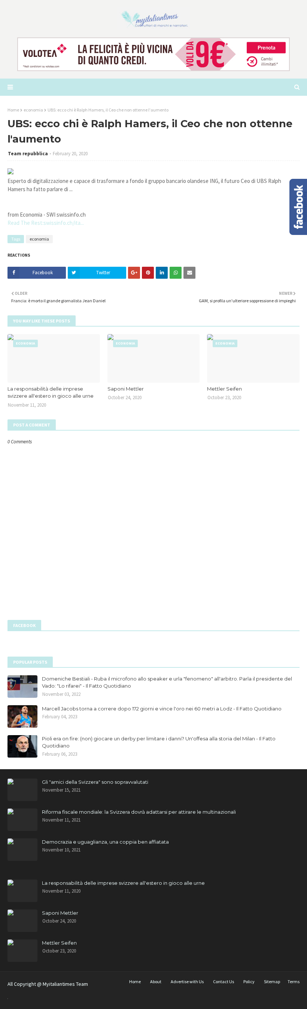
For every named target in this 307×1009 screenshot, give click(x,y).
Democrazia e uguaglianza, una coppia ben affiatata (105, 842)
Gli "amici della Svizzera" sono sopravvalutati (95, 782)
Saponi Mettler (125, 389)
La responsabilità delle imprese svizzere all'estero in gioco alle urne (50, 392)
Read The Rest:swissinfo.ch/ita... (45, 222)
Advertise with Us (187, 981)
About (155, 981)
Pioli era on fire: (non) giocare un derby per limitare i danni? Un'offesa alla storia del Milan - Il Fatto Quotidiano (159, 742)
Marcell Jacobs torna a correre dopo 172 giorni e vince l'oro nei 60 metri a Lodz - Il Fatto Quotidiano (162, 709)
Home (13, 110)
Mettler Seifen (224, 389)
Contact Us (223, 981)
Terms (294, 981)
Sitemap (272, 981)
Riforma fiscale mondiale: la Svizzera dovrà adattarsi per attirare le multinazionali (139, 812)
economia (33, 110)
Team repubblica (28, 153)
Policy (249, 981)
